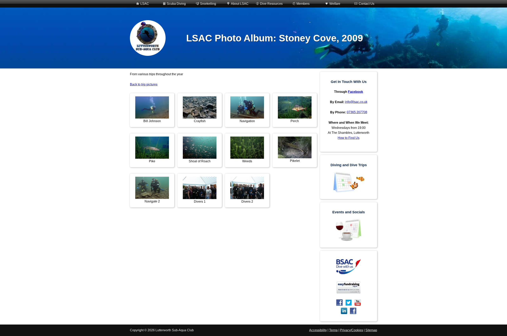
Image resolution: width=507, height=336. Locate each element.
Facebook (355, 91)
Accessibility (318, 330)
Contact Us (366, 3)
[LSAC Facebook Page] (339, 302)
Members (303, 3)
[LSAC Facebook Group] (353, 311)
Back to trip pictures (143, 84)
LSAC (144, 3)
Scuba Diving (176, 3)
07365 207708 (357, 112)
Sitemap (371, 330)
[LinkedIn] (344, 311)
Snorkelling (208, 3)
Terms (333, 330)
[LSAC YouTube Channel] (358, 302)
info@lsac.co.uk (356, 101)
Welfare (334, 3)
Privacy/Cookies (351, 330)
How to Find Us (348, 138)
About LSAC (240, 3)
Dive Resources (271, 3)
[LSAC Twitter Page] (348, 302)
